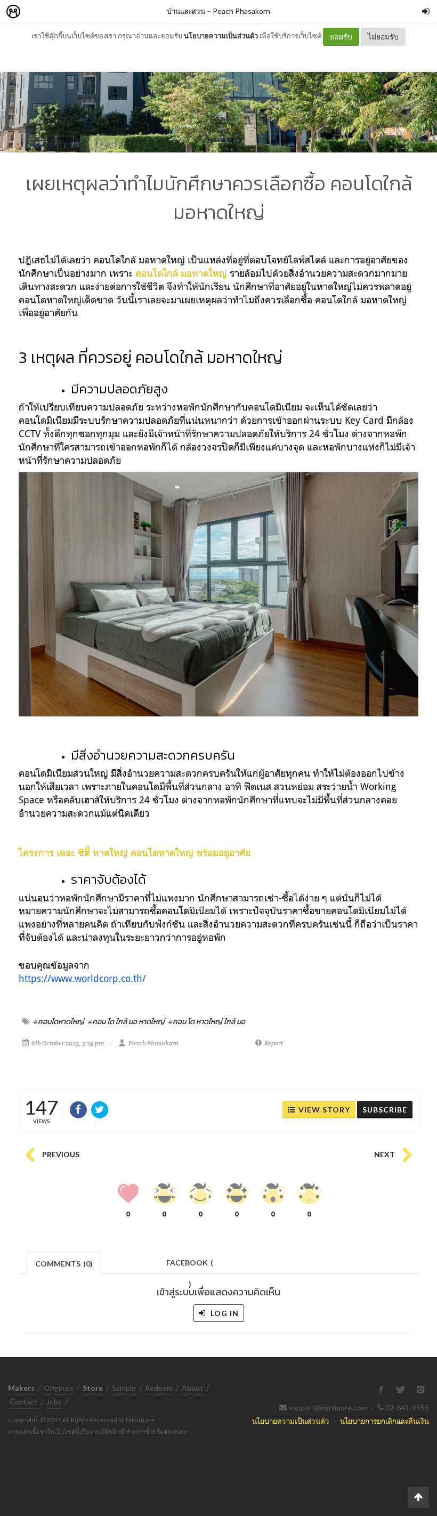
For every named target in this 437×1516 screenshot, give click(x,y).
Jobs (54, 1401)
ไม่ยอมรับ (383, 36)
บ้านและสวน (186, 10)
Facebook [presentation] (189, 1265)
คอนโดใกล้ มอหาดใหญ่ (181, 273)
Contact (23, 1401)
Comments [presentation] (64, 1263)
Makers (36, 12)
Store (74, 12)
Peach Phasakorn (241, 10)
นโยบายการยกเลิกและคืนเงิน (384, 1420)
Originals (59, 1387)
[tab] (64, 1262)
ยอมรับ (341, 36)
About (192, 1387)
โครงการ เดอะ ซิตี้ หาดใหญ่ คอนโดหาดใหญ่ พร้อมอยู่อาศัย (134, 852)
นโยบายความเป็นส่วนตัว (221, 35)
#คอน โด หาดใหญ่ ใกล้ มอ (206, 1021)
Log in (223, 1313)
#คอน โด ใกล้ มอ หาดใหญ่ (126, 1021)
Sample (124, 1387)
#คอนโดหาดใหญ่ (59, 1021)
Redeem (159, 1387)
